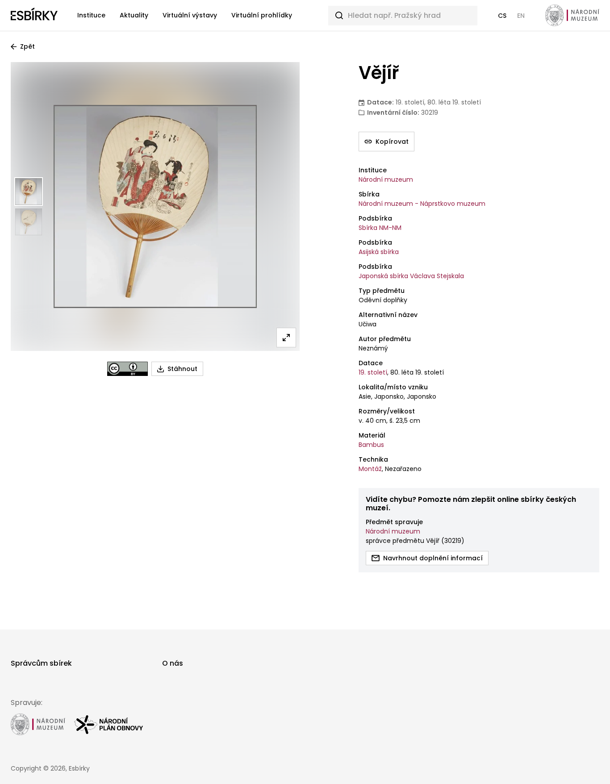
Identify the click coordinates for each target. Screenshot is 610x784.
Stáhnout (182, 368)
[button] (502, 15)
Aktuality (134, 15)
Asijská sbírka (379, 251)
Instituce (91, 15)
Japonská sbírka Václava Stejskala (411, 275)
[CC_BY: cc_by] (127, 369)
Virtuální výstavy (190, 15)
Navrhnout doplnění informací (433, 558)
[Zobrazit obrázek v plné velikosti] (286, 337)
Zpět (27, 46)
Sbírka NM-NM (380, 227)
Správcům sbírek (41, 663)
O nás (172, 663)
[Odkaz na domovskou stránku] (34, 16)
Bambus (371, 444)
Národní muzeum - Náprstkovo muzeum (422, 203)
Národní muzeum (386, 179)
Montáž (370, 468)
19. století (373, 372)
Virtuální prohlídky (261, 15)
